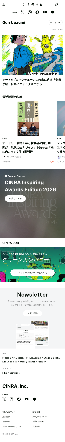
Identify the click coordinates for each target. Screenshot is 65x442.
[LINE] (52, 12)
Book (56, 358)
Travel (31, 362)
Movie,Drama (33, 358)
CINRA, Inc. (15, 386)
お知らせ (6, 421)
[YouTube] (45, 12)
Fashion (42, 362)
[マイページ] (3, 4)
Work (22, 362)
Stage (47, 358)
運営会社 (36, 412)
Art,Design (18, 358)
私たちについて (9, 412)
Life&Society (9, 362)
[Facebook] (37, 12)
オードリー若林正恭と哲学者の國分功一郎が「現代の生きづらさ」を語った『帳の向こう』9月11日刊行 (27, 147)
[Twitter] (22, 12)
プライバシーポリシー (11, 426)
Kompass (14, 373)
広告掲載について (40, 416)
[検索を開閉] (56, 4)
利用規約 (36, 426)
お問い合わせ (38, 421)
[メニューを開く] (61, 4)
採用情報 (6, 416)
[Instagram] (30, 12)
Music (5, 358)
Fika (4, 373)
